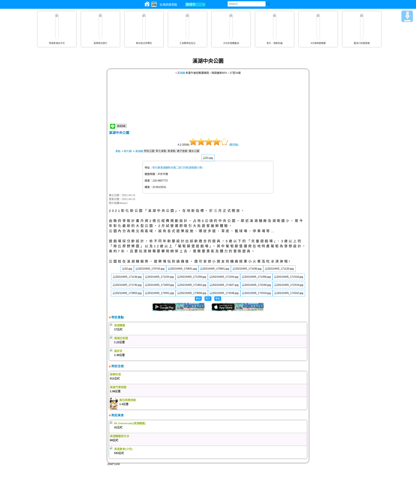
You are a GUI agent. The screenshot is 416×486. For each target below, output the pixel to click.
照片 (208, 298)
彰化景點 (161, 151)
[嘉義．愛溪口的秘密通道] (361, 27)
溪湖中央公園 (119, 133)
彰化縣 (128, 151)
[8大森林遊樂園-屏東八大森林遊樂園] (318, 27)
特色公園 (149, 151)
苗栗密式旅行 (100, 43)
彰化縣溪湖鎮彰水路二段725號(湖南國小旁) (177, 167)
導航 (217, 298)
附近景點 (117, 317)
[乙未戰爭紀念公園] (187, 27)
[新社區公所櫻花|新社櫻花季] (144, 27)
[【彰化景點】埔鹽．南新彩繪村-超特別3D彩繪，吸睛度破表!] (274, 27)
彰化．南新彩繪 (275, 43)
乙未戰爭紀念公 (187, 43)
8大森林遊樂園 (318, 43)
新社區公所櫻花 (144, 43)
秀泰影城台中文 (57, 43)
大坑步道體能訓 (231, 43)
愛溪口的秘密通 (362, 43)
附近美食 (117, 415)
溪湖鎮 (181, 72)
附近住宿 (117, 366)
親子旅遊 (182, 151)
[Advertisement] (208, 99)
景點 (118, 151)
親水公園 (194, 151)
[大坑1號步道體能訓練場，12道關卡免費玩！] (231, 27)
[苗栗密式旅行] (100, 27)
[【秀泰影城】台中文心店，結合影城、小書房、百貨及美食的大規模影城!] (56, 27)
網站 (198, 298)
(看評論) (233, 144)
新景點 (172, 151)
